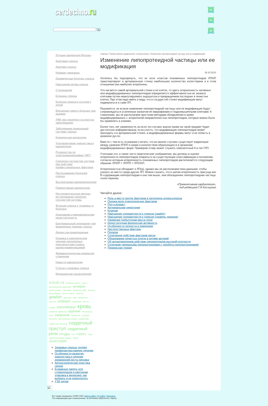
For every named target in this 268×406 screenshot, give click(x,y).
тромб (75, 338)
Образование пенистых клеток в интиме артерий (138, 238)
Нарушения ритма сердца (72, 84)
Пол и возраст (116, 204)
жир (74, 297)
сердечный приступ (70, 325)
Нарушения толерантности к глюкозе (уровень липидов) (143, 216)
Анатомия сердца (67, 61)
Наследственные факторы (124, 229)
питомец (53, 319)
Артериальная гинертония (124, 207)
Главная (104, 54)
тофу (90, 334)
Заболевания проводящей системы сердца (72, 130)
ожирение (62, 315)
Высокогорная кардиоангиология (76, 182)
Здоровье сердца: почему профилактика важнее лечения (74, 349)
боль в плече (68, 293)
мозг (51, 315)
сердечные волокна (58, 324)
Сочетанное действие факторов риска (131, 235)
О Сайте (101, 396)
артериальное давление (60, 287)
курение (74, 311)
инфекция (76, 301)
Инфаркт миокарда (67, 72)
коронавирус (66, 307)
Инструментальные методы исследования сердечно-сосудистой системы (73, 196)
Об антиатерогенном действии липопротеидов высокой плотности (149, 241)
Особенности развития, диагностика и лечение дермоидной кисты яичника (72, 356)
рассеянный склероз (67, 319)
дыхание (67, 297)
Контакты (111, 396)
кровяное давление (58, 312)
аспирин (79, 286)
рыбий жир (84, 319)
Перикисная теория (120, 247)
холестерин (58, 341)
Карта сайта (90, 396)
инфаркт (64, 301)
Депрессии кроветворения (72, 232)
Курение (113, 210)
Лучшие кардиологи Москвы (73, 55)
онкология (75, 315)
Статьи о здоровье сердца (72, 268)
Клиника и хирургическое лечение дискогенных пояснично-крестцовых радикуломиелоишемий (71, 243)
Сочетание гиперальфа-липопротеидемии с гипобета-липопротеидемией (153, 244)
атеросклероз (55, 290)
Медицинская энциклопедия (73, 273)
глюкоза (79, 293)
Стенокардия (64, 90)
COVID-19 (56, 282)
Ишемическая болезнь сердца (75, 78)
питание (85, 315)
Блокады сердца (66, 95)
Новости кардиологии (69, 262)
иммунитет (83, 297)
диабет (55, 297)
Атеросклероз (142, 54)
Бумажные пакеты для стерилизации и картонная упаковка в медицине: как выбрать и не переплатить (71, 373)
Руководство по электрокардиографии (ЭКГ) (73, 154)
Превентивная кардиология (73, 187)
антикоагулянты (73, 283)
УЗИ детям (61, 381)
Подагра (113, 232)
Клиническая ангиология (71, 137)
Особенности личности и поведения (130, 226)
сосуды (64, 334)
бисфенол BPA (79, 290)
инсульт (52, 301)
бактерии (67, 290)
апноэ (84, 283)
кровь (84, 306)
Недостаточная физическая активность (132, 222)
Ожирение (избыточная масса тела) (130, 219)
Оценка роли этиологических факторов (132, 201)
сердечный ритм (68, 331)
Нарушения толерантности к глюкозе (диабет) (136, 213)
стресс (81, 334)
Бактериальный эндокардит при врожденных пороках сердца (76, 225)
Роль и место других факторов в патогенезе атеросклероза (145, 198)
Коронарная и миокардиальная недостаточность (75, 216)
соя (73, 334)
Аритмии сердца (66, 66)
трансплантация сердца (60, 338)
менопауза (87, 312)
